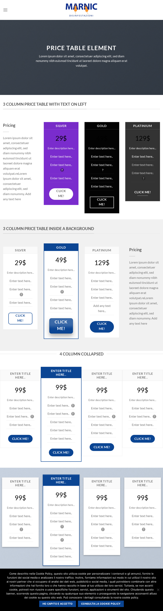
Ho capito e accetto (58, 603)
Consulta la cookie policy (100, 603)
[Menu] (5, 10)
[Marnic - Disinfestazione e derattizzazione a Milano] (81, 9)
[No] (158, 591)
